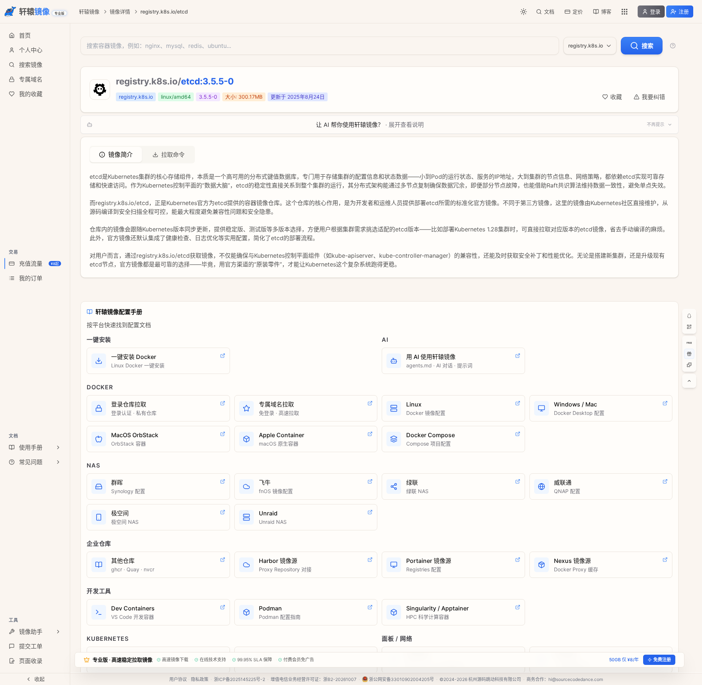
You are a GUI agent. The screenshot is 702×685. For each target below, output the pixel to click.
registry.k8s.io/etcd (164, 11)
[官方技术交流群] (689, 316)
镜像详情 (120, 11)
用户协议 (178, 679)
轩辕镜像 (89, 11)
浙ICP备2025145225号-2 (239, 679)
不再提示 (655, 124)
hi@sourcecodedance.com (575, 679)
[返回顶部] (689, 381)
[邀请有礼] (689, 354)
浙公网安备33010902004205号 (401, 679)
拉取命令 (173, 154)
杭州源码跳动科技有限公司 (494, 679)
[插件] (689, 365)
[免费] (689, 343)
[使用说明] (673, 46)
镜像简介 (120, 155)
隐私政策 (199, 679)
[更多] (624, 11)
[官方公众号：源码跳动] (689, 327)
